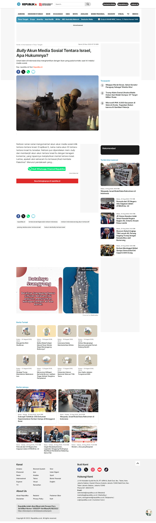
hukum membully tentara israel (54, 227)
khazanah (58, 14)
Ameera (19, 469)
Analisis (36, 475)
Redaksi (36, 495)
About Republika (22, 495)
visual (121, 14)
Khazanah (20, 472)
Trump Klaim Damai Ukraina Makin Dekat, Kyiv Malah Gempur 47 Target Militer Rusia (121, 94)
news (75, 14)
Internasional (26, 45)
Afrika (58, 19)
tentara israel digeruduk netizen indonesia (43, 222)
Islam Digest (54, 472)
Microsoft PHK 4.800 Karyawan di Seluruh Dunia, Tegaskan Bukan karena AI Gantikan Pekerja (120, 104)
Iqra (34, 472)
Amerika (40, 19)
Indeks (135, 14)
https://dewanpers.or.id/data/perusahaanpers (35, 511)
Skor (51, 469)
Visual (35, 482)
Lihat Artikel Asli (73, 173)
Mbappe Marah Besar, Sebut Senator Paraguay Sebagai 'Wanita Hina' (122, 86)
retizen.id (134, 4)
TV (128, 14)
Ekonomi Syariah (35, 14)
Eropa (32, 19)
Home (18, 45)
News (18, 475)
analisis (84, 14)
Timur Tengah (23, 19)
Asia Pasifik (49, 19)
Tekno (35, 478)
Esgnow (19, 482)
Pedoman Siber (55, 495)
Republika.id (123, 4)
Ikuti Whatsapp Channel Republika (48, 169)
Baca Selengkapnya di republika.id (47, 181)
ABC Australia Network (70, 19)
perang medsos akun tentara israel (29, 227)
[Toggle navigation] (18, 4)
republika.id (37, 67)
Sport (52, 475)
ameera (21, 14)
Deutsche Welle (109, 4)
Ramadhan (37, 485)
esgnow (111, 14)
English (52, 482)
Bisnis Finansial (98, 14)
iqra (68, 14)
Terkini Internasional (109, 160)
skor (48, 14)
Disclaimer (20, 499)
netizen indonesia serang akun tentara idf (75, 222)
